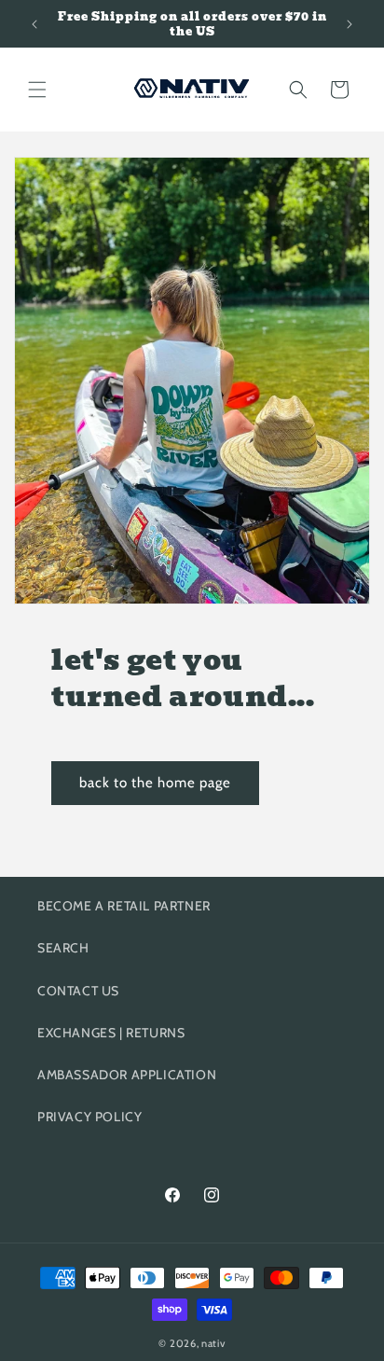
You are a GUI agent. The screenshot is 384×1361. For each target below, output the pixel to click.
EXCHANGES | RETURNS (111, 1032)
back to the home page (155, 782)
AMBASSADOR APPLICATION (126, 1074)
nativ (213, 1343)
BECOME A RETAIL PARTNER (124, 905)
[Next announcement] (349, 24)
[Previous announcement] (34, 24)
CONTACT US (78, 990)
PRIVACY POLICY (89, 1116)
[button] (37, 89)
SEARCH (63, 947)
